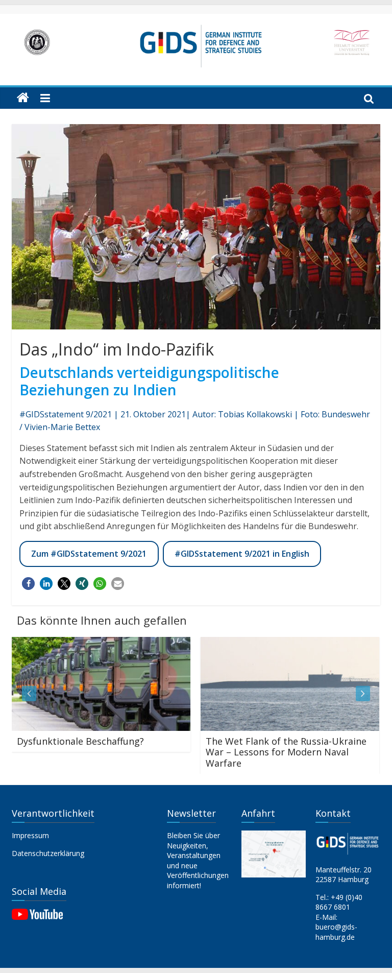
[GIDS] (23, 98)
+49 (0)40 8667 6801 (338, 902)
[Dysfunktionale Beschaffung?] (90, 643)
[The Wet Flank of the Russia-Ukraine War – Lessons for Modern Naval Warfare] (279, 643)
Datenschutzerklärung (48, 853)
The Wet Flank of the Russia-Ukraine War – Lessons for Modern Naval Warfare (275, 752)
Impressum (30, 835)
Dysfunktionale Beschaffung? (69, 741)
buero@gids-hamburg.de (336, 932)
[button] (28, 583)
